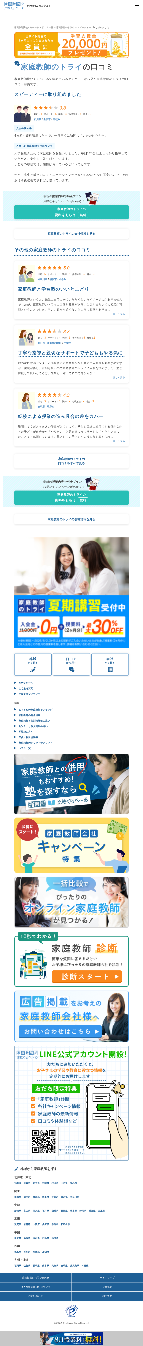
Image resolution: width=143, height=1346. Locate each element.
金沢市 (47, 119)
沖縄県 (85, 1265)
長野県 (64, 1210)
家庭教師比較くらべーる (26, 27)
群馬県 (36, 1197)
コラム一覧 (24, 748)
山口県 (55, 1238)
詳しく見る (119, 313)
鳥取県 (17, 1238)
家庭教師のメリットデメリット (35, 742)
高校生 (56, 119)
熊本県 (45, 1265)
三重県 (101, 1210)
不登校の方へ (25, 731)
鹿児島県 (74, 1265)
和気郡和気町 (54, 343)
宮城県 (45, 1183)
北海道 (17, 1183)
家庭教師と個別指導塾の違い (34, 720)
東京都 (64, 1197)
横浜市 (53, 279)
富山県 (27, 1210)
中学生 (67, 343)
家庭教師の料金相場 (29, 715)
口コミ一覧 (47, 27)
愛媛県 (36, 1252)
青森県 (27, 1183)
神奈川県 (42, 279)
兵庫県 (45, 1224)
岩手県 (36, 1183)
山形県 (64, 1183)
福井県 (45, 1210)
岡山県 (41, 343)
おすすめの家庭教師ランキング (35, 709)
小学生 (62, 279)
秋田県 (55, 1183)
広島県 (45, 1238)
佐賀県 (27, 1265)
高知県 (45, 1252)
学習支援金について (29, 694)
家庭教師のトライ (65, 27)
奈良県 (55, 1224)
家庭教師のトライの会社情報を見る (71, 233)
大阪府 (36, 1224)
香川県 (27, 1252)
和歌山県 (65, 1224)
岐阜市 (50, 406)
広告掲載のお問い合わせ (35, 1277)
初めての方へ (25, 683)
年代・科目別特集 (28, 737)
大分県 (55, 1265)
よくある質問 (25, 688)
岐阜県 (41, 406)
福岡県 (17, 1265)
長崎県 (36, 1265)
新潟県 (17, 1210)
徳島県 (17, 1252)
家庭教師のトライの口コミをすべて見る (71, 461)
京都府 (27, 1224)
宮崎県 (64, 1265)
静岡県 (83, 1210)
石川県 (37, 119)
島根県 (27, 1238)
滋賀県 (17, 1224)
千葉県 (55, 1197)
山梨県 (55, 1210)
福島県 (73, 1183)
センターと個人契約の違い (33, 726)
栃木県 (27, 1197)
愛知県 (92, 1210)
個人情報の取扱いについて (35, 1286)
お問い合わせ (35, 1296)
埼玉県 (45, 1197)
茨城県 (17, 1197)
